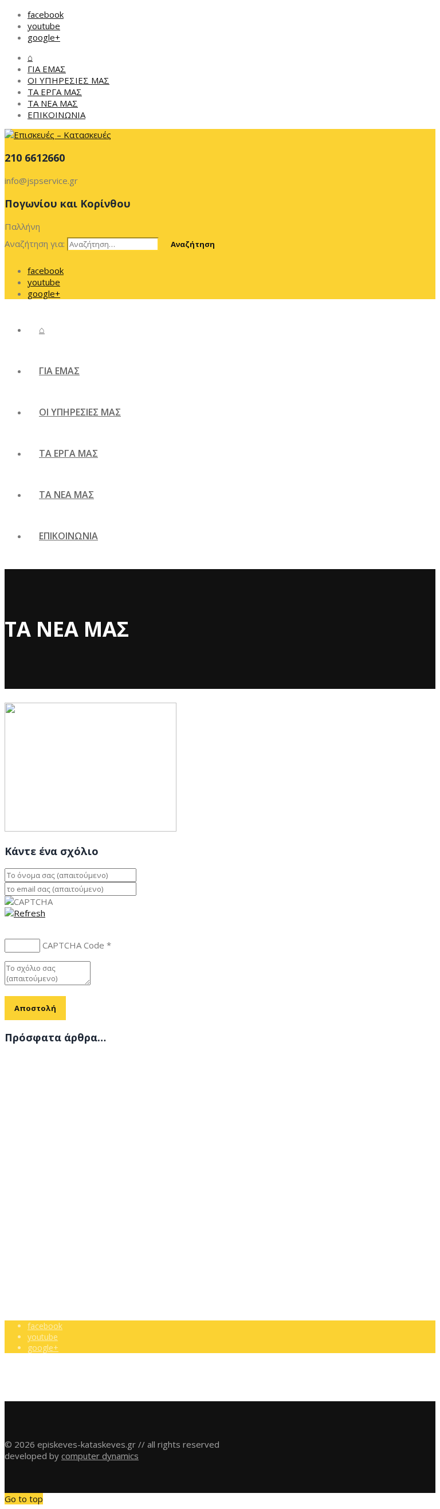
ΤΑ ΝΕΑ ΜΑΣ (53, 103)
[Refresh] (25, 913)
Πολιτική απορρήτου (66, 1194)
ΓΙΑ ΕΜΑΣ (47, 69)
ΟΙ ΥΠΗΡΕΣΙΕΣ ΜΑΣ (68, 80)
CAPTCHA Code (73, 945)
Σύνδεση (44, 1205)
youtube (44, 26)
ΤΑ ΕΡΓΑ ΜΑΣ (55, 91)
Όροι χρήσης (52, 1183)
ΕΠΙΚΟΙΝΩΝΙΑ (56, 114)
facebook (46, 14)
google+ (44, 37)
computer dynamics (100, 1455)
